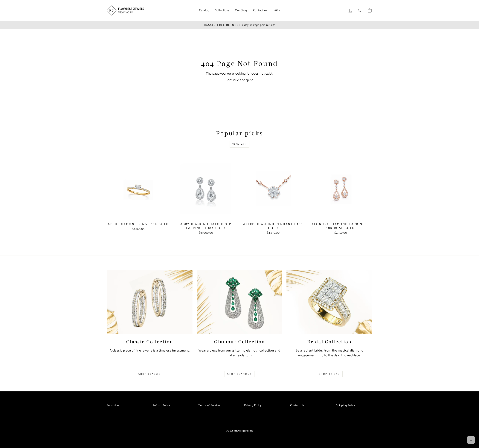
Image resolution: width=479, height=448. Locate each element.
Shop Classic (149, 374)
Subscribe (113, 405)
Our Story (241, 10)
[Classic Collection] (150, 302)
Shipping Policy (345, 405)
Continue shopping (239, 80)
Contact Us (297, 405)
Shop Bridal (329, 374)
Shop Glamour (239, 374)
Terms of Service (209, 405)
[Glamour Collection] (240, 302)
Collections (222, 10)
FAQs (276, 10)
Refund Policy (161, 405)
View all (239, 144)
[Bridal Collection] (329, 302)
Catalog (204, 10)
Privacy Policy (252, 405)
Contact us (260, 10)
